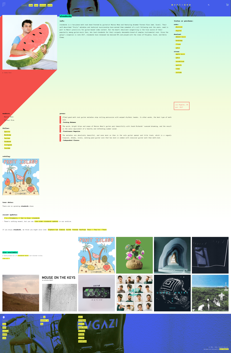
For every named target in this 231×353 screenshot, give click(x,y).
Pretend (75, 230)
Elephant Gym (53, 230)
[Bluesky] (187, 5)
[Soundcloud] (182, 5)
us (41, 317)
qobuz (178, 48)
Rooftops (82, 230)
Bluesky (81, 334)
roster (24, 5)
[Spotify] (185, 5)
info (4, 338)
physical (179, 27)
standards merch (23, 255)
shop (30, 5)
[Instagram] (179, 5)
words (50, 5)
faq (42, 324)
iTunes (178, 44)
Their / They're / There (96, 230)
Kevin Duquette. (223, 349)
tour (36, 5)
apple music (180, 54)
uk (44, 317)
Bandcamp (7, 135)
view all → (6, 258)
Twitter (7, 138)
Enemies (62, 230)
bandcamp (179, 40)
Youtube (7, 148)
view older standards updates (46, 221)
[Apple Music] (172, 5)
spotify (179, 65)
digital (179, 31)
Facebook (7, 141)
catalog (43, 5)
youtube (179, 72)
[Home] (11, 4)
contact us (44, 320)
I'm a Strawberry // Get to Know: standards (22, 218)
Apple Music (83, 327)
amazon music (181, 37)
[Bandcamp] (174, 5)
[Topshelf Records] (3, 318)
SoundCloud (82, 341)
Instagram (8, 145)
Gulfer (68, 230)
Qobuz (80, 317)
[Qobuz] (177, 5)
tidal (178, 69)
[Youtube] (190, 5)
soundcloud (180, 61)
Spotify (7, 132)
